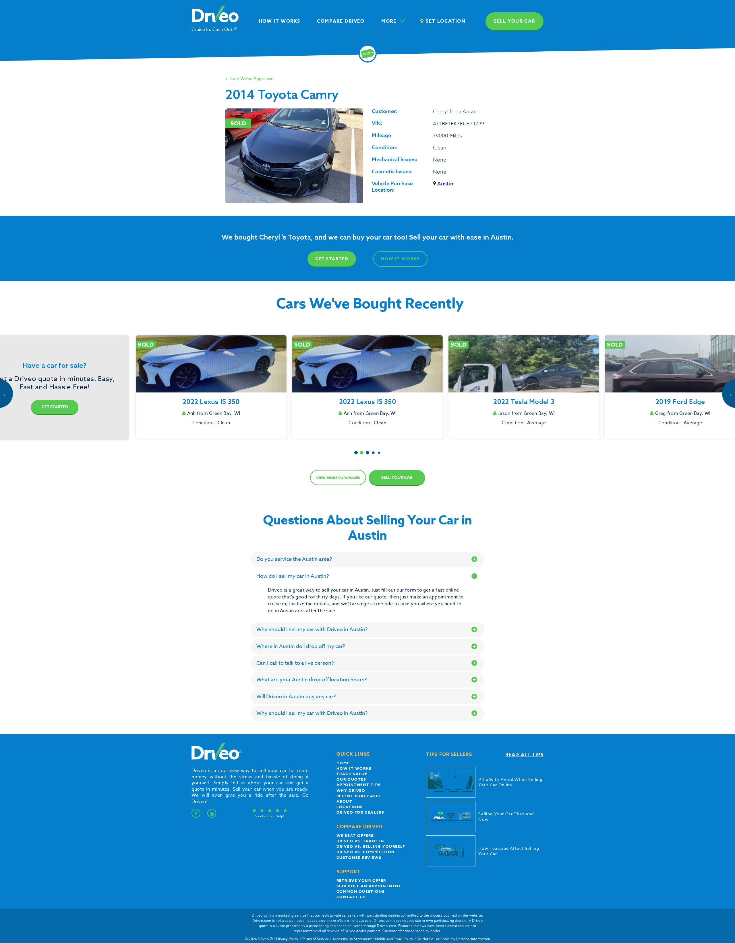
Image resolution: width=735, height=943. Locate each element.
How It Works (400, 259)
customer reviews (359, 857)
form (411, 590)
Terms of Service (315, 938)
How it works (354, 768)
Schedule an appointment (369, 885)
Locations (349, 806)
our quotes (351, 779)
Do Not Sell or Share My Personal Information (453, 938)
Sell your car (514, 21)
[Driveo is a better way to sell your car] (215, 758)
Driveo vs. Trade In (360, 840)
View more (338, 477)
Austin (445, 184)
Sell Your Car (396, 478)
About (344, 801)
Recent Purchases (358, 795)
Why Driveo (350, 790)
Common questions (360, 891)
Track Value (352, 773)
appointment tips (358, 784)
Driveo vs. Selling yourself (370, 846)
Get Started (331, 259)
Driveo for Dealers (360, 812)
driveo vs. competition (365, 851)
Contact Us (351, 896)
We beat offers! (355, 835)
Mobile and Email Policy (394, 938)
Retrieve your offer (361, 880)
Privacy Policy (287, 938)
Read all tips (524, 754)
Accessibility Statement (352, 938)
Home (342, 762)
